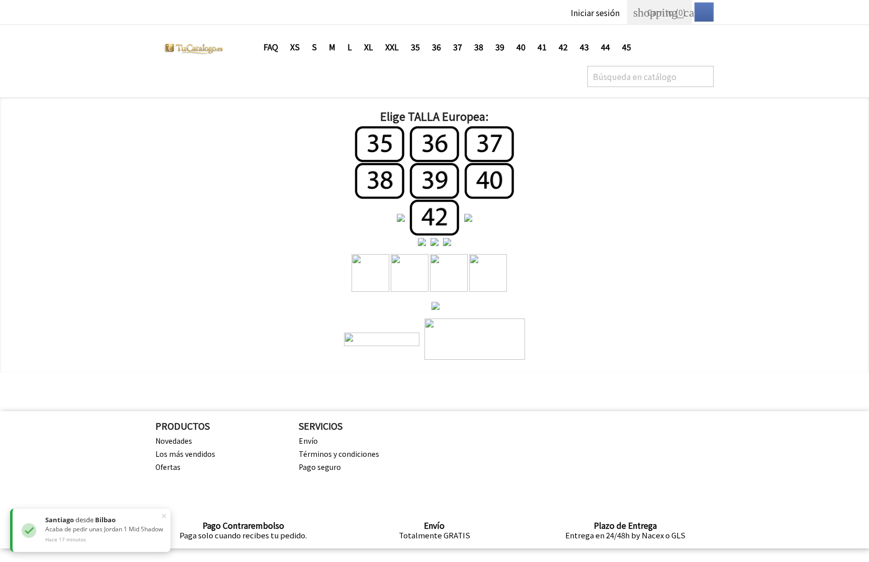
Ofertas (168, 467)
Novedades (173, 441)
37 (457, 47)
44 (605, 47)
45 (626, 47)
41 (542, 47)
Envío (308, 441)
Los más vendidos (185, 454)
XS (295, 47)
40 (521, 47)
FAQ (271, 47)
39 (499, 47)
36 (436, 47)
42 (563, 47)
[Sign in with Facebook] (704, 12)
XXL (392, 47)
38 (478, 47)
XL (368, 47)
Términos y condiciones (339, 454)
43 (584, 47)
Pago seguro (320, 467)
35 (415, 47)
